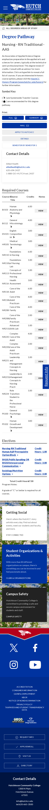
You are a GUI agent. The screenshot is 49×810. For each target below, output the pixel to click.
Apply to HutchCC (24, 132)
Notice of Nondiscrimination (24, 700)
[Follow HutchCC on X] (14, 648)
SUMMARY (34, 118)
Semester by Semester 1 (24, 145)
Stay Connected (14, 535)
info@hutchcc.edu (24, 801)
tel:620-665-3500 (24, 804)
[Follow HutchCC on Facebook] (35, 648)
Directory (26, 765)
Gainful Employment (24, 694)
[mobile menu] (5, 8)
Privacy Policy (24, 704)
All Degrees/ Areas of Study (21, 28)
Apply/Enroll (27, 746)
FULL (11, 118)
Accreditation (25, 687)
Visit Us (26, 756)
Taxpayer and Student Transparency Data (24, 708)
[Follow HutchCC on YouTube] (35, 665)
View (40, 211)
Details (24, 138)
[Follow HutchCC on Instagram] (14, 665)
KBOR (24, 697)
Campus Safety (14, 616)
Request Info (46, 376)
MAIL (23, 125)
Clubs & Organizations (18, 578)
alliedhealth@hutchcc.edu (18, 167)
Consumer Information (24, 690)
